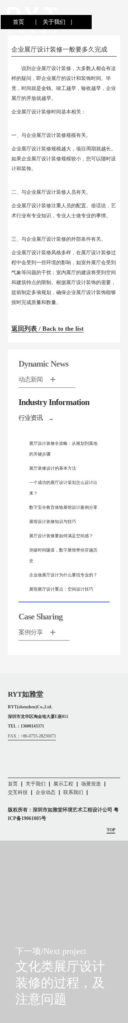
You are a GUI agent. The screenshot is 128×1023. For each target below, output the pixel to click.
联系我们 (73, 792)
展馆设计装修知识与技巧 (52, 521)
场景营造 (91, 784)
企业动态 (45, 792)
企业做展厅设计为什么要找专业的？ (63, 574)
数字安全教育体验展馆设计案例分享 (63, 507)
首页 (18, 22)
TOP (111, 830)
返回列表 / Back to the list (47, 328)
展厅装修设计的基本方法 (52, 468)
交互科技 (18, 792)
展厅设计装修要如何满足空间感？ (61, 535)
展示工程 (63, 784)
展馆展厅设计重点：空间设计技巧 (61, 589)
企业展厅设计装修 (51, 68)
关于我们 (54, 22)
